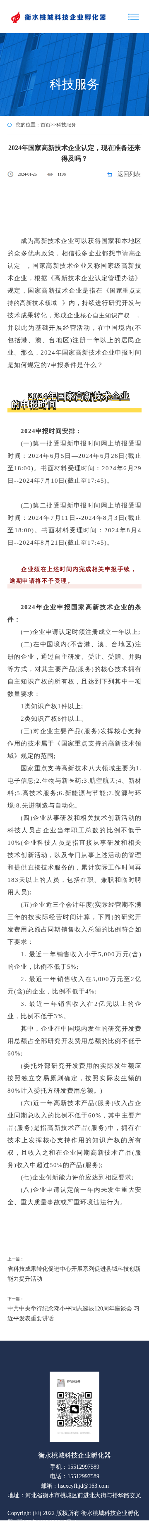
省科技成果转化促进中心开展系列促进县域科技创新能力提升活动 (74, 1274)
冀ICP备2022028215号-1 (47, 1522)
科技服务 (66, 125)
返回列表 (129, 174)
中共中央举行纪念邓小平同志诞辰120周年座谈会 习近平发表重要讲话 (73, 1313)
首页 (45, 125)
